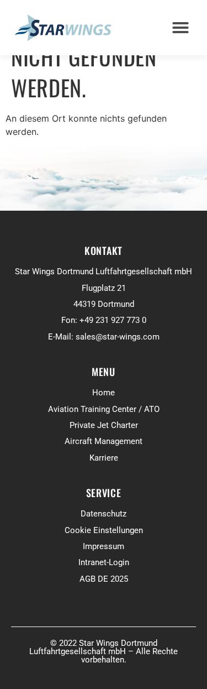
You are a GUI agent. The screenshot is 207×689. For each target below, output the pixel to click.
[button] (180, 27)
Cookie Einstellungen (104, 530)
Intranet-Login (103, 562)
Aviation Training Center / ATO (104, 409)
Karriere (103, 458)
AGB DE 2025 (103, 579)
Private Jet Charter (104, 425)
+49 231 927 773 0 (112, 320)
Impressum (103, 546)
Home (103, 393)
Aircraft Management (103, 441)
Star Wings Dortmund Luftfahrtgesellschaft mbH (103, 271)
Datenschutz (103, 514)
